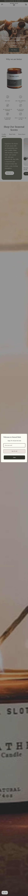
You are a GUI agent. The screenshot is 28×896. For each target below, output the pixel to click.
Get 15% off (14, 451)
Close (14, 457)
